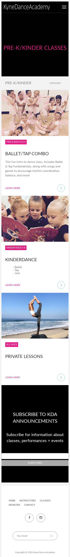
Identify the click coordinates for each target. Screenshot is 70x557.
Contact (29, 505)
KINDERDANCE (21, 260)
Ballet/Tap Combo (27, 154)
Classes (45, 500)
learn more (12, 188)
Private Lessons (24, 356)
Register (14, 505)
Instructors (28, 500)
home (12, 500)
